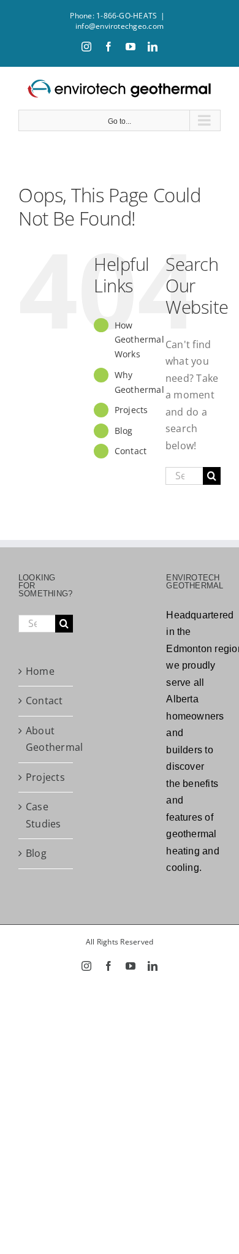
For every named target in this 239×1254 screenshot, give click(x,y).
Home (40, 671)
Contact (131, 451)
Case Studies (43, 815)
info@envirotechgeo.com (119, 26)
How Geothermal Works (139, 339)
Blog (124, 430)
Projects (131, 410)
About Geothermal (46, 739)
